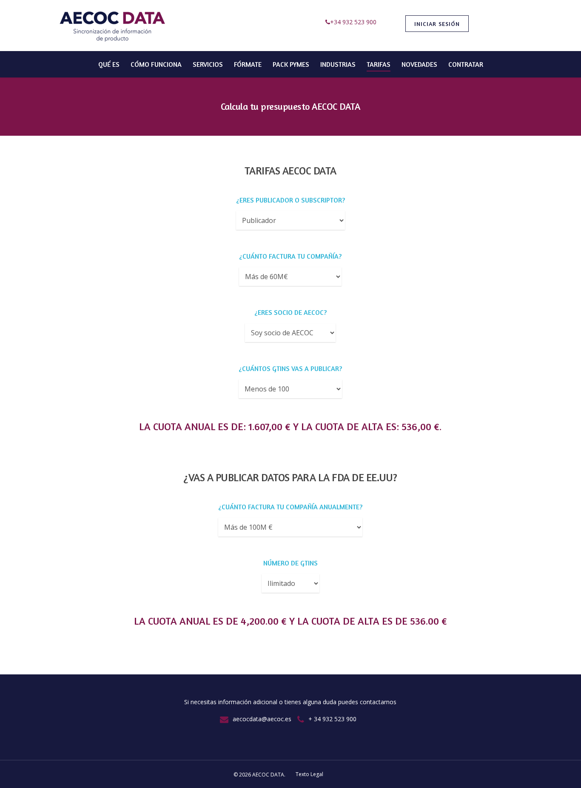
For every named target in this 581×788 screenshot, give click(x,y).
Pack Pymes (291, 64)
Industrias (338, 64)
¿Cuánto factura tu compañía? (290, 256)
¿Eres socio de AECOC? (290, 312)
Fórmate (248, 64)
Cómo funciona (156, 64)
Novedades (419, 64)
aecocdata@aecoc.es (262, 719)
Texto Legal (309, 774)
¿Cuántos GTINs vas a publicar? (290, 368)
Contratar (465, 64)
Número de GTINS (290, 563)
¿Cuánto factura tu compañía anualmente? (290, 506)
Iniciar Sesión (437, 23)
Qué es (109, 64)
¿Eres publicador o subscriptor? (290, 200)
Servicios (208, 64)
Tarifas (378, 64)
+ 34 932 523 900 (332, 719)
